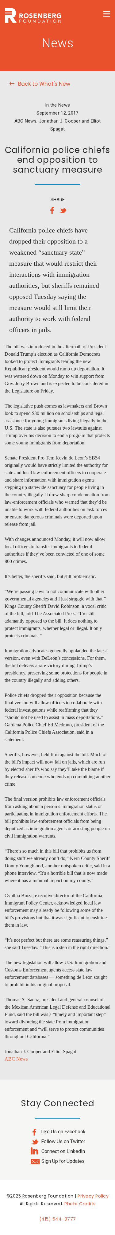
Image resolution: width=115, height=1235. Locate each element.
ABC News (16, 1058)
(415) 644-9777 (57, 1219)
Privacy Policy (93, 1196)
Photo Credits (80, 1204)
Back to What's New (44, 84)
